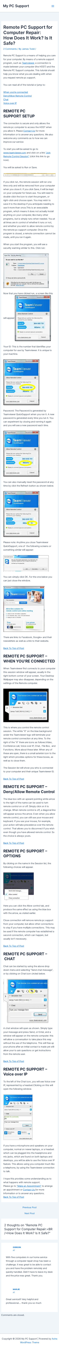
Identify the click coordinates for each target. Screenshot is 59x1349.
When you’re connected (15, 92)
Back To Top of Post (13, 648)
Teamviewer (28, 63)
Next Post (30, 1213)
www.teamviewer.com (14, 152)
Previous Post (30, 1207)
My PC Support (16, 6)
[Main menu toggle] (53, 6)
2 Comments (10, 49)
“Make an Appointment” (29, 1186)
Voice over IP (10, 103)
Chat (5, 99)
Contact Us (29, 131)
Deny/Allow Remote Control (17, 95)
